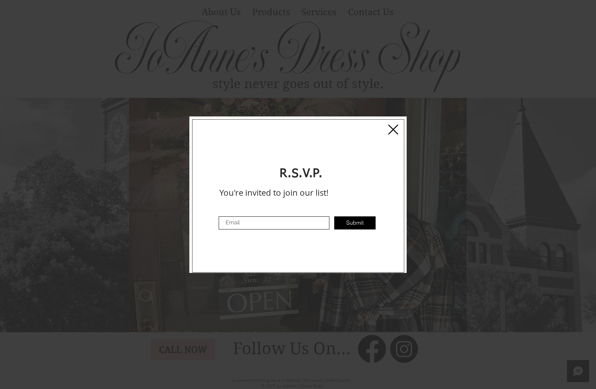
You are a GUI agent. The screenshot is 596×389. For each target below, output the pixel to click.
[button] (393, 129)
